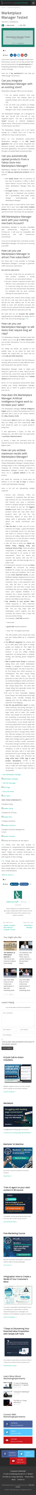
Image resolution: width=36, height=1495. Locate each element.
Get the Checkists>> (10, 1092)
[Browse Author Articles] (18, 895)
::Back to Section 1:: (8, 875)
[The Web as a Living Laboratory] (8, 1403)
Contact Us (20, 1479)
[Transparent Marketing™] (8, 1394)
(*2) (27, 319)
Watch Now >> (8, 1176)
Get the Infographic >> (10, 1317)
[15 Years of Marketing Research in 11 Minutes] (8, 1385)
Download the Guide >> (11, 1365)
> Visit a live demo (8, 791)
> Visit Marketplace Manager (11, 774)
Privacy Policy (29, 1477)
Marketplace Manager (28, 926)
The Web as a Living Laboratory (19, 1401)
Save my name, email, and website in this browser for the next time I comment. (18, 1043)
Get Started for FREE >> (11, 1222)
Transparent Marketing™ (21, 1392)
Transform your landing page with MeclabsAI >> (18, 1133)
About (14, 1479)
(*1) (3, 845)
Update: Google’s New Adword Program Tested (10, 927)
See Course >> (8, 1265)
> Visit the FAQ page (9, 783)
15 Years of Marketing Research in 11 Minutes (20, 1384)
